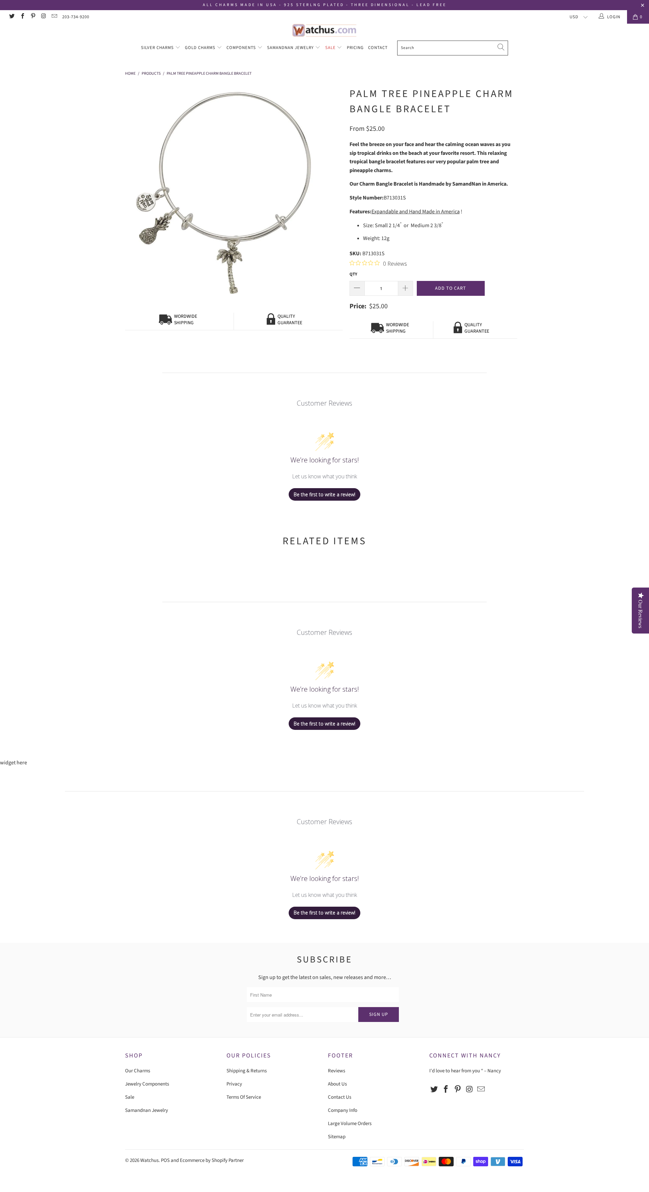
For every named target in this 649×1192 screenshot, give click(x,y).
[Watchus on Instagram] (43, 17)
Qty (353, 274)
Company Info (342, 1110)
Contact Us (339, 1097)
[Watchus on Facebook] (22, 17)
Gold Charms (201, 48)
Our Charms (137, 1070)
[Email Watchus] (54, 17)
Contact (378, 48)
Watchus (149, 1160)
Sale (331, 48)
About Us (337, 1084)
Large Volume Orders (349, 1123)
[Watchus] (324, 30)
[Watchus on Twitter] (11, 17)
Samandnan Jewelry (291, 48)
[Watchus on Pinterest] (33, 17)
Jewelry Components (147, 1084)
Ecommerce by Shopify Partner (212, 1160)
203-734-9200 (75, 17)
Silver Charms (158, 48)
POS (165, 1160)
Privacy (234, 1084)
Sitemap (336, 1136)
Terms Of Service (243, 1097)
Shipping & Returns (246, 1070)
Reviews (336, 1070)
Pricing (355, 48)
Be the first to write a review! (324, 494)
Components (241, 48)
